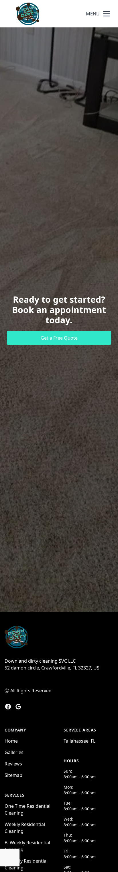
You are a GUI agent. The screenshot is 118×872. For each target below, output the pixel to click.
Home (11, 741)
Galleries (14, 752)
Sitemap (13, 775)
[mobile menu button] (106, 14)
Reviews (13, 764)
